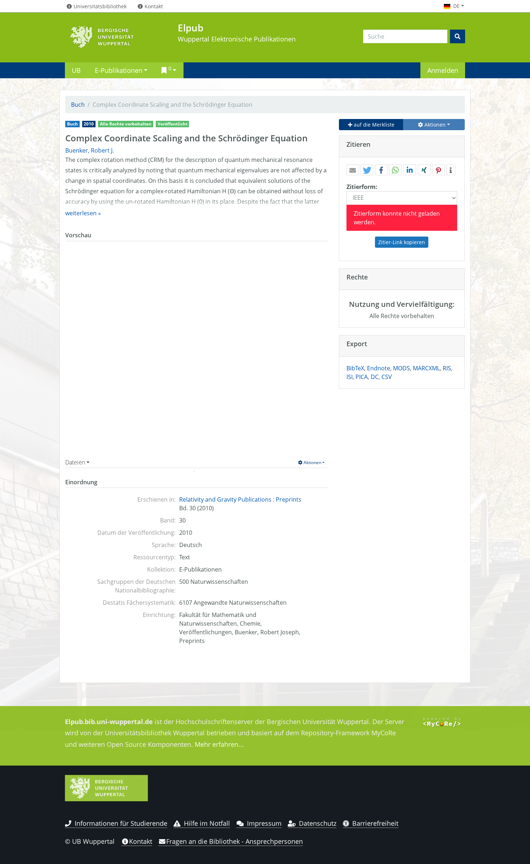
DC (375, 377)
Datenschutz (317, 823)
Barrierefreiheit (375, 823)
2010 (89, 124)
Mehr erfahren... (219, 744)
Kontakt (140, 841)
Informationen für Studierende (121, 823)
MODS (401, 368)
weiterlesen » (83, 213)
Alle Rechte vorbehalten (125, 124)
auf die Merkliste (373, 124)
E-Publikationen (118, 70)
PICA (361, 377)
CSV (386, 377)
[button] (353, 170)
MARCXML (426, 368)
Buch (78, 105)
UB (76, 70)
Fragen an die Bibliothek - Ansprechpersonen (234, 841)
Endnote (378, 368)
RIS (447, 368)
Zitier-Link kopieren (401, 242)
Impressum (264, 823)
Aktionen (311, 462)
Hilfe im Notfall (207, 823)
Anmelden (442, 70)
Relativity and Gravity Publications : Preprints (240, 499)
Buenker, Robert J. (89, 150)
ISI (349, 377)
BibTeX (355, 368)
